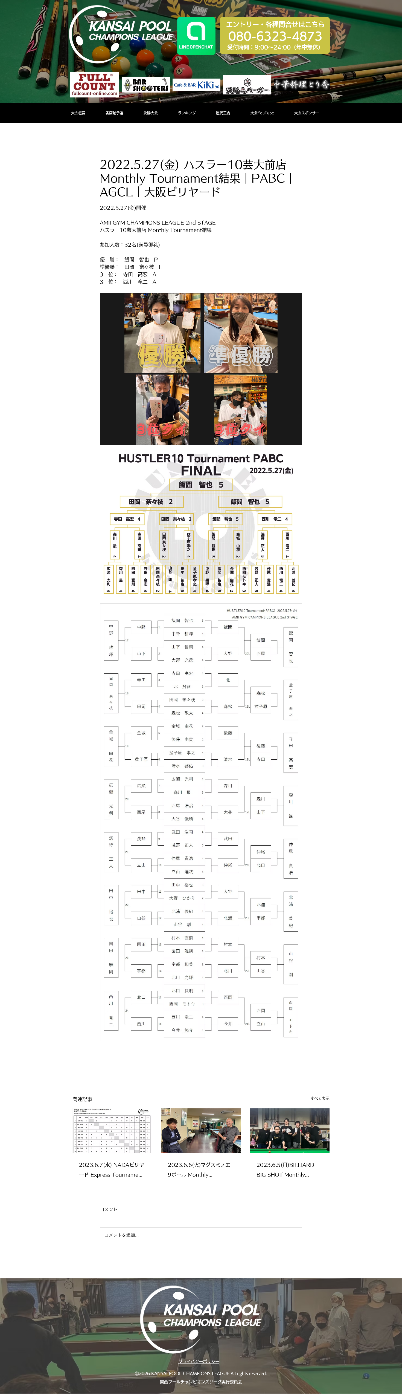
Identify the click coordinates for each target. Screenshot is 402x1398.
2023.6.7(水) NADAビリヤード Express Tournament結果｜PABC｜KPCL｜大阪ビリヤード (111, 1171)
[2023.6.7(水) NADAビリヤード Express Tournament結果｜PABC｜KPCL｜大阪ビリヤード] (112, 1130)
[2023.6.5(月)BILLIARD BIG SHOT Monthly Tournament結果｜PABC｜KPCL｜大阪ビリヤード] (290, 1130)
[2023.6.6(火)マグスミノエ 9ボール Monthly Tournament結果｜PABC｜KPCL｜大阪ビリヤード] (201, 1130)
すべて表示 (320, 1098)
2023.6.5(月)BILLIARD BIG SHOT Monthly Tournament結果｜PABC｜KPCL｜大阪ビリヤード (287, 1171)
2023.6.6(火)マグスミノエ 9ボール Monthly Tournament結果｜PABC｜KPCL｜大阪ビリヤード (199, 1171)
